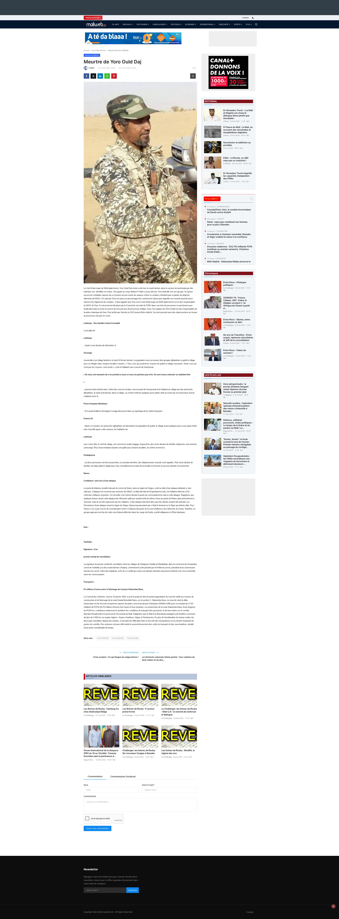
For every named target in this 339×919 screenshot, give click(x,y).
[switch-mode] (253, 18)
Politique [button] (175, 24)
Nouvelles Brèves (98, 50)
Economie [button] (189, 24)
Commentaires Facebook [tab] (123, 776)
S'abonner (132, 890)
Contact (245, 17)
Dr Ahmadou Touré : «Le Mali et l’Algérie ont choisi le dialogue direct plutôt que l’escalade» (238, 114)
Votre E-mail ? (148, 785)
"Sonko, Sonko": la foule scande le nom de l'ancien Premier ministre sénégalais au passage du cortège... (237, 443)
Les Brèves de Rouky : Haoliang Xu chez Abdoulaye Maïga (101, 710)
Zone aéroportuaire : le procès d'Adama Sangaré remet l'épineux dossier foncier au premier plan (235, 388)
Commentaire (90, 796)
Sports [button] (237, 24)
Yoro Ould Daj (102, 638)
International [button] (206, 24)
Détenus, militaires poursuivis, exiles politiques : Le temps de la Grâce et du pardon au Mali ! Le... (238, 424)
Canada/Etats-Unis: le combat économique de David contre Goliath (229, 211)
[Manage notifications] (333, 906)
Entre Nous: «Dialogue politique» (234, 283)
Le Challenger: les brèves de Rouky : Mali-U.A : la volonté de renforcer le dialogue (179, 711)
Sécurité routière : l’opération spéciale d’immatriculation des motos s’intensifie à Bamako (237, 407)
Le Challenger (89, 715)
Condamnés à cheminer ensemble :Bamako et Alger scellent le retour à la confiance (229, 235)
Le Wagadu (227, 395)
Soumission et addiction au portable (237, 143)
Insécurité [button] (223, 24)
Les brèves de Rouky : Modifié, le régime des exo (178, 752)
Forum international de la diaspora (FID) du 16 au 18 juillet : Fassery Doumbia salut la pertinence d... (101, 753)
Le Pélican (227, 163)
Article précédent (131, 652)
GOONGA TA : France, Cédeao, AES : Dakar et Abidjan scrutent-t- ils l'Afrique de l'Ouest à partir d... (236, 303)
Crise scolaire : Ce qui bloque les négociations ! (116, 657)
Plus (248, 24)
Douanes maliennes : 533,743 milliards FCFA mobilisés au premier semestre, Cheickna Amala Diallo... (229, 249)
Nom (86, 785)
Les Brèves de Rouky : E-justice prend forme (138, 710)
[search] (256, 24)
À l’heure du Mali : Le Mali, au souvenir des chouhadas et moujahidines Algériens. (238, 130)
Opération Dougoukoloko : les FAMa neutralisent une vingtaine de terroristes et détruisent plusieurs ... (236, 460)
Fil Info (115, 24)
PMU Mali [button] (127, 24)
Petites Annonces (92, 17)
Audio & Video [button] (159, 24)
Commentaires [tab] (95, 776)
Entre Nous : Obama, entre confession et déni (236, 320)
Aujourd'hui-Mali (89, 760)
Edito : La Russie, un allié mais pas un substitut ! (235, 159)
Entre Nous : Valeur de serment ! (234, 351)
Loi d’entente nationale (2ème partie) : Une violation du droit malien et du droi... (168, 658)
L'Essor (226, 121)
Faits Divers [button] (142, 24)
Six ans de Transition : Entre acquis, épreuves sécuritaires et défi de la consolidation (238, 337)
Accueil (86, 50)
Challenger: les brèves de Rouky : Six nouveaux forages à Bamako (139, 752)
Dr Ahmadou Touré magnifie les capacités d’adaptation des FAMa (237, 176)
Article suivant (148, 652)
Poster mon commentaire (97, 828)
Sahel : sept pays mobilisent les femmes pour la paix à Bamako (227, 223)
